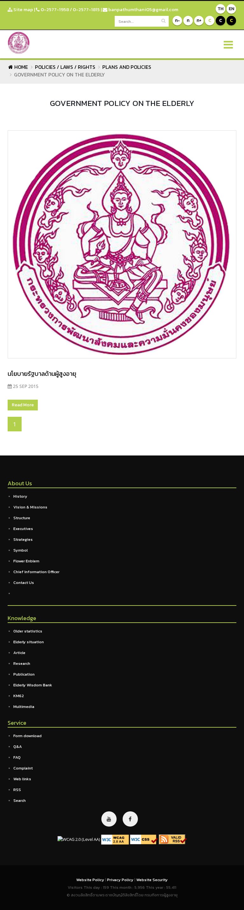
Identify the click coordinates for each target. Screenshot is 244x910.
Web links (22, 779)
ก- (177, 20)
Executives (23, 529)
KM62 (18, 696)
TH (220, 8)
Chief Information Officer (36, 572)
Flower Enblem (26, 561)
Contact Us (23, 582)
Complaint (23, 768)
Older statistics (27, 631)
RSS (17, 790)
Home (20, 67)
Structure (21, 518)
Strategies (23, 539)
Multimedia (23, 707)
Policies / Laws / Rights (65, 67)
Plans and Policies (126, 67)
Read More (23, 405)
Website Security (152, 880)
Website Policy (90, 880)
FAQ (17, 757)
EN (231, 8)
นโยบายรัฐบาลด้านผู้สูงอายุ (42, 373)
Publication (24, 674)
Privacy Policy (120, 880)
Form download (27, 736)
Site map (22, 9)
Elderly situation (28, 642)
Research (21, 663)
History (20, 496)
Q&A (17, 746)
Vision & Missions (30, 507)
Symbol (20, 550)
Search (19, 800)
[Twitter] (109, 819)
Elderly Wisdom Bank (32, 685)
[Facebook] (130, 819)
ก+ (199, 20)
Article (19, 653)
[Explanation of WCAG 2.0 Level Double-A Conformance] (115, 839)
